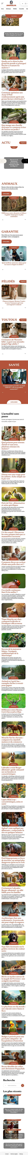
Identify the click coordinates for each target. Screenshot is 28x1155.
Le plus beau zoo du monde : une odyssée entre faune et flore (14, 1009)
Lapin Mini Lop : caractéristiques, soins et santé (12, 802)
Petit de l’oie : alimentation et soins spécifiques (13, 504)
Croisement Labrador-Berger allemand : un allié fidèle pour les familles (12, 890)
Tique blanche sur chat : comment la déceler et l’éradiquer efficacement (12, 621)
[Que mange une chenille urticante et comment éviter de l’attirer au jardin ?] (14, 115)
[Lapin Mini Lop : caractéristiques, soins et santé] (14, 790)
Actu (6, 142)
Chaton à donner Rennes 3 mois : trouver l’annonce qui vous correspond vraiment (14, 303)
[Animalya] (11, 3)
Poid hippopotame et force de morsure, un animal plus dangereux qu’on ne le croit (13, 860)
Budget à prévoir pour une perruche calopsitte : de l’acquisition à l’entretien (13, 1039)
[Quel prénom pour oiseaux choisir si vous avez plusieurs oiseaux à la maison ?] (14, 433)
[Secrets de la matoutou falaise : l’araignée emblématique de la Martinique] (14, 640)
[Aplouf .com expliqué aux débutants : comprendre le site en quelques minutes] (14, 819)
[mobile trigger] (3, 3)
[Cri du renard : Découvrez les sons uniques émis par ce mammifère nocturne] (14, 523)
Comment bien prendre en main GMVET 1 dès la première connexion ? (14, 387)
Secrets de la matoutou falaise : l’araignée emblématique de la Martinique (11, 652)
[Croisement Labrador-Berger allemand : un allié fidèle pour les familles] (14, 879)
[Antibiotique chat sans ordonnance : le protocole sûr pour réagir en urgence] (14, 909)
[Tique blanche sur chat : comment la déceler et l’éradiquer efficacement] (14, 610)
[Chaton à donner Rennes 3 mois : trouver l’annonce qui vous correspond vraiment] (14, 292)
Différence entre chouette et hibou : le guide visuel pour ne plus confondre (14, 214)
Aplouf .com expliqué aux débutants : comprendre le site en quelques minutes (13, 830)
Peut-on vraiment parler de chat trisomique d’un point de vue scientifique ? (14, 1111)
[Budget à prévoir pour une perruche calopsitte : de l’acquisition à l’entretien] (14, 1027)
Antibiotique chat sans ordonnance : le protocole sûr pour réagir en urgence (13, 920)
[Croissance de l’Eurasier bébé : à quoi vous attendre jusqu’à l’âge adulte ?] (14, 330)
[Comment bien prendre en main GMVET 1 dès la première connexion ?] (14, 376)
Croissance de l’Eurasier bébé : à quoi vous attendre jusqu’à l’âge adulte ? (13, 342)
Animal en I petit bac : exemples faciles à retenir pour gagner (12, 683)
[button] (4, 161)
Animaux (14, 121)
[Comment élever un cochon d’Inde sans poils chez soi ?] (14, 553)
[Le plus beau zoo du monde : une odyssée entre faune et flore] (14, 997)
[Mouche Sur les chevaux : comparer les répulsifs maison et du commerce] (14, 728)
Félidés (8, 281)
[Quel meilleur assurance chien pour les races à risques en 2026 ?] (14, 253)
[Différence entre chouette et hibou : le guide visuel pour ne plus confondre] (14, 203)
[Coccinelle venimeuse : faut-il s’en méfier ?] (14, 581)
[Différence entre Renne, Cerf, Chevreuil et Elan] (14, 701)
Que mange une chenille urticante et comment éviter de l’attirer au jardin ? (14, 127)
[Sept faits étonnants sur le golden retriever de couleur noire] (14, 938)
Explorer (23, 142)
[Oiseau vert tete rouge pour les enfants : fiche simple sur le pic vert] (14, 465)
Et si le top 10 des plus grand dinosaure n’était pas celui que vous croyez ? (14, 1146)
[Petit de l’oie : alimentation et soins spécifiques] (14, 494)
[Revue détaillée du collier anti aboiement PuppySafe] (14, 1057)
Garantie (14, 89)
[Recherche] (22, 3)
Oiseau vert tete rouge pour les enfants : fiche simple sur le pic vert (14, 477)
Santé (14, 365)
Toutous (14, 16)
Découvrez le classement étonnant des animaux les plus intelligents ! (14, 163)
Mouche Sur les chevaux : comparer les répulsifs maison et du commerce (12, 740)
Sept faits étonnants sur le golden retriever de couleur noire (13, 949)
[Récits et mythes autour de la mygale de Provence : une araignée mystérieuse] (14, 967)
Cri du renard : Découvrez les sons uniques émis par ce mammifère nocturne (13, 534)
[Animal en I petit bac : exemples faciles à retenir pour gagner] (14, 672)
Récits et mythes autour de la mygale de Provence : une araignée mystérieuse (13, 979)
